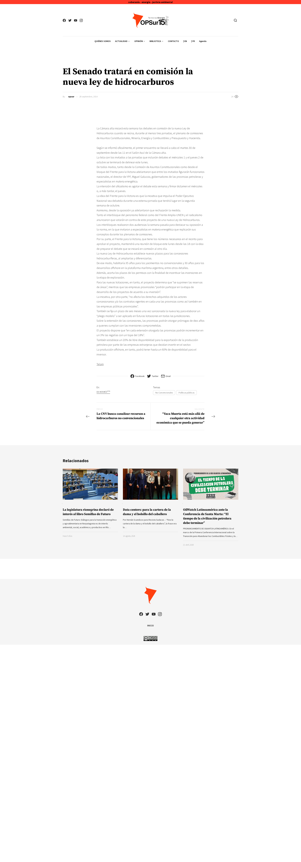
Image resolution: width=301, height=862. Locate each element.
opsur (71, 96)
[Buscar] (235, 20)
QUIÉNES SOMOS (103, 41)
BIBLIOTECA (155, 41)
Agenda (202, 41)
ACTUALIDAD (121, 41)
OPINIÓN (138, 41)
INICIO (150, 625)
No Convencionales (164, 392)
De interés (103, 391)
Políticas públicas (186, 392)
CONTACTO (173, 41)
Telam (100, 364)
